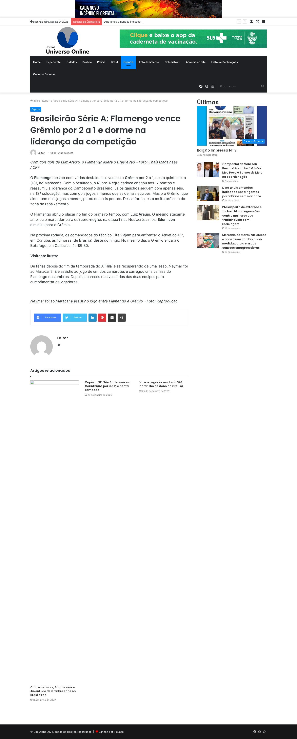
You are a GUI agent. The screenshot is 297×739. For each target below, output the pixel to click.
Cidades (71, 62)
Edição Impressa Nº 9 (217, 150)
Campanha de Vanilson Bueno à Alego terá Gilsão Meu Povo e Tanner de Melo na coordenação (242, 170)
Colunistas (171, 62)
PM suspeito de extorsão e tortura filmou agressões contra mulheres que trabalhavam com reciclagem (242, 215)
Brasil (114, 62)
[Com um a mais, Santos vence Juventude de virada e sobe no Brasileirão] (54, 531)
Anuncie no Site (196, 62)
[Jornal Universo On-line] (67, 41)
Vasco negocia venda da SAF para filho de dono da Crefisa (161, 384)
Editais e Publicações (224, 62)
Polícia (101, 62)
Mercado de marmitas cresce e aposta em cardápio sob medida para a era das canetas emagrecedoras (244, 241)
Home (37, 62)
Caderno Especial (44, 74)
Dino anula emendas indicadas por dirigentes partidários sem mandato (148, 21)
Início (36, 100)
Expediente (53, 62)
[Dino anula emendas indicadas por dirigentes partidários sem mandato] (208, 193)
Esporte (128, 62)
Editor (41, 152)
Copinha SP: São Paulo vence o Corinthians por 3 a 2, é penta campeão (107, 386)
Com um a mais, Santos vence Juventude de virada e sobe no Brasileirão (53, 691)
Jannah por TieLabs (111, 731)
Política (87, 62)
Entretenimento (149, 62)
